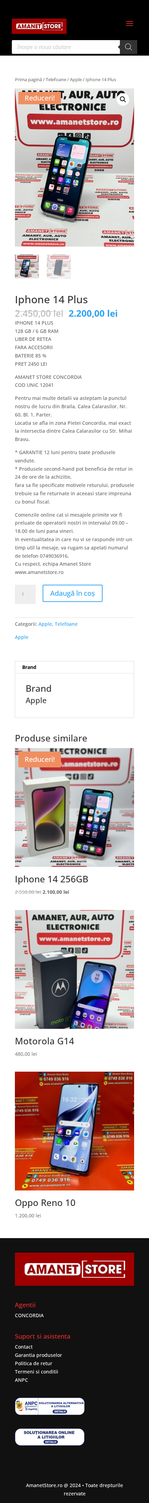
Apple (76, 79)
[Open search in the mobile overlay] (74, 47)
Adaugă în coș (72, 593)
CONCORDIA (29, 1315)
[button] (123, 99)
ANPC (21, 1380)
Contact (24, 1346)
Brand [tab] (29, 667)
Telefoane (56, 79)
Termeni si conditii (36, 1371)
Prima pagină (28, 79)
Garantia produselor (38, 1355)
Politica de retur (33, 1363)
